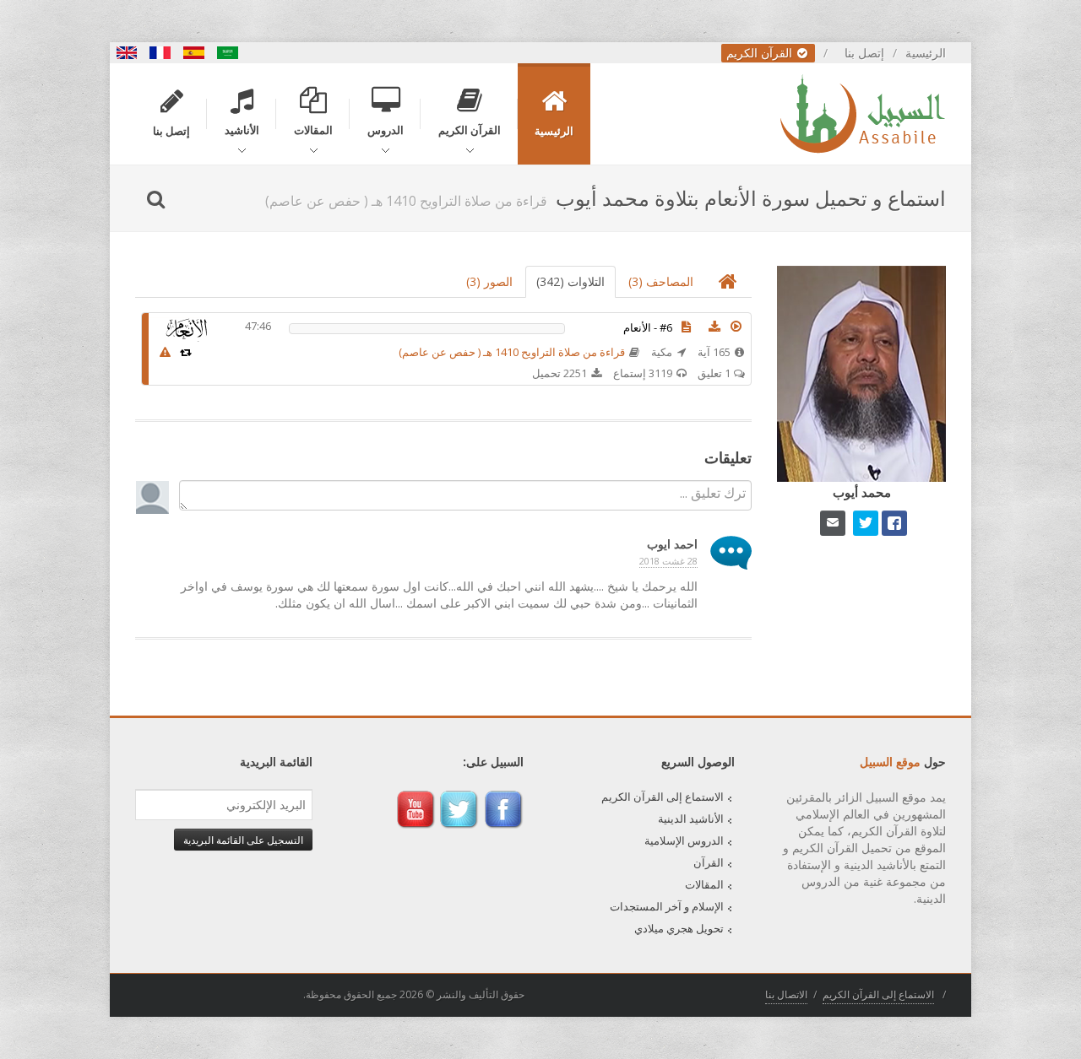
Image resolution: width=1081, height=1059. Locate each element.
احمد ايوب (672, 544)
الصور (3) (489, 281)
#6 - (647, 327)
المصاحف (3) (660, 281)
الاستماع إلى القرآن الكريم (662, 796)
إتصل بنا (864, 53)
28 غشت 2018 (668, 560)
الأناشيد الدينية (691, 818)
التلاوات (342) (570, 281)
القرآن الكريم (761, 53)
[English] (127, 52)
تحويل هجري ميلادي (679, 928)
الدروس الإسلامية (684, 840)
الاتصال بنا (786, 994)
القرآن (708, 862)
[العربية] (228, 52)
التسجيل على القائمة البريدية (243, 839)
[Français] (160, 52)
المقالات (704, 884)
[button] (736, 326)
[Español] (194, 52)
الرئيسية (925, 53)
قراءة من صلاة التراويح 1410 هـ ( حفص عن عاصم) (512, 351)
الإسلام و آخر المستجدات (667, 906)
